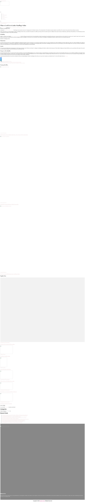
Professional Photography (5, 342)
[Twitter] (42, 59)
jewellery (3, 18)
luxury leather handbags (15, 36)
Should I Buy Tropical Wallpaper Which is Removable (9, 204)
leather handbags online (9, 30)
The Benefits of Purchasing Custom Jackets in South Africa (12, 421)
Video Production (4, 17)
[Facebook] (42, 57)
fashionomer (3, 27)
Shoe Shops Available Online (5, 356)
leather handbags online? (6, 61)
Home (3, 13)
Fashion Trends (4, 14)
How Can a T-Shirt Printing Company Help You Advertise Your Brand (14, 417)
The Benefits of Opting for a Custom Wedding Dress (11, 416)
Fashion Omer (42, 500)
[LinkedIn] (42, 60)
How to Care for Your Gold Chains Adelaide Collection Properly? (13, 420)
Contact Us (3, 19)
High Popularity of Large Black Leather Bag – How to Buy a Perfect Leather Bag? (14, 134)
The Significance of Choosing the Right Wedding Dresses (12, 422)
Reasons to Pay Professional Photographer (7, 344)
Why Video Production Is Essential (6, 403)
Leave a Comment (21, 27)
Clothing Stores (4, 15)
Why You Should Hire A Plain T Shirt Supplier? (10, 418)
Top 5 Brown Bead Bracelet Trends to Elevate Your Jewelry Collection (14, 415)
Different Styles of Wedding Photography (7, 381)
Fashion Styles (2, 354)
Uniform (3, 16)
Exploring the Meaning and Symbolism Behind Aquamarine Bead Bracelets (15, 419)
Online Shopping (3, 23)
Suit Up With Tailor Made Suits (5, 369)
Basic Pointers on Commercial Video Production (8, 391)
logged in (6, 407)
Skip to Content (3, 0)
